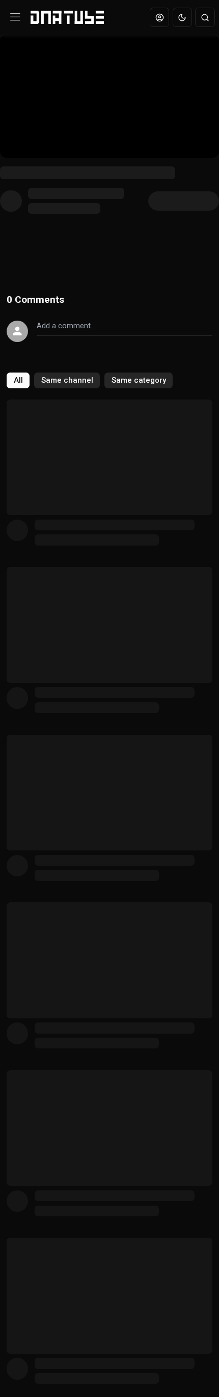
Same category (139, 380)
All (18, 380)
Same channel (67, 380)
